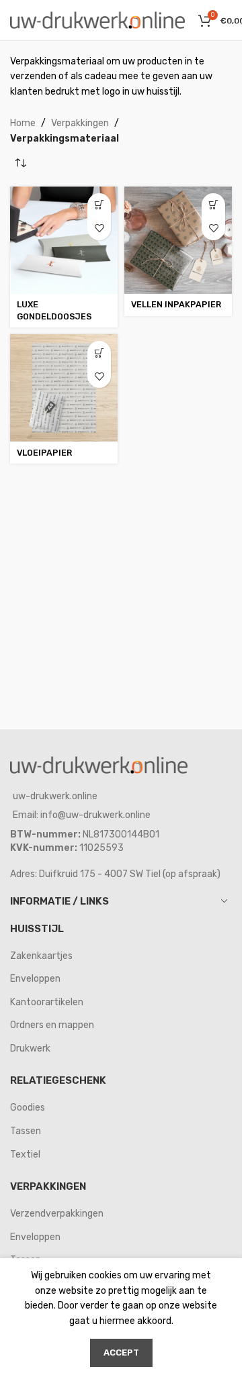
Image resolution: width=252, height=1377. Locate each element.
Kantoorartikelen (46, 1002)
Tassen (25, 1131)
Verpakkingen (80, 123)
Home (23, 123)
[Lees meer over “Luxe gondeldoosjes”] (99, 205)
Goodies (27, 1107)
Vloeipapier (44, 453)
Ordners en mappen (52, 1025)
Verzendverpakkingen (56, 1213)
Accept (121, 1352)
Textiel (25, 1154)
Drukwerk (30, 1048)
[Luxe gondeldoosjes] (64, 240)
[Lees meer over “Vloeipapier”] (99, 352)
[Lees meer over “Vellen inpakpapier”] (213, 205)
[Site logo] (97, 20)
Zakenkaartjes (41, 956)
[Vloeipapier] (64, 388)
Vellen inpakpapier (176, 304)
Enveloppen (35, 978)
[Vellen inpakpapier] (178, 240)
